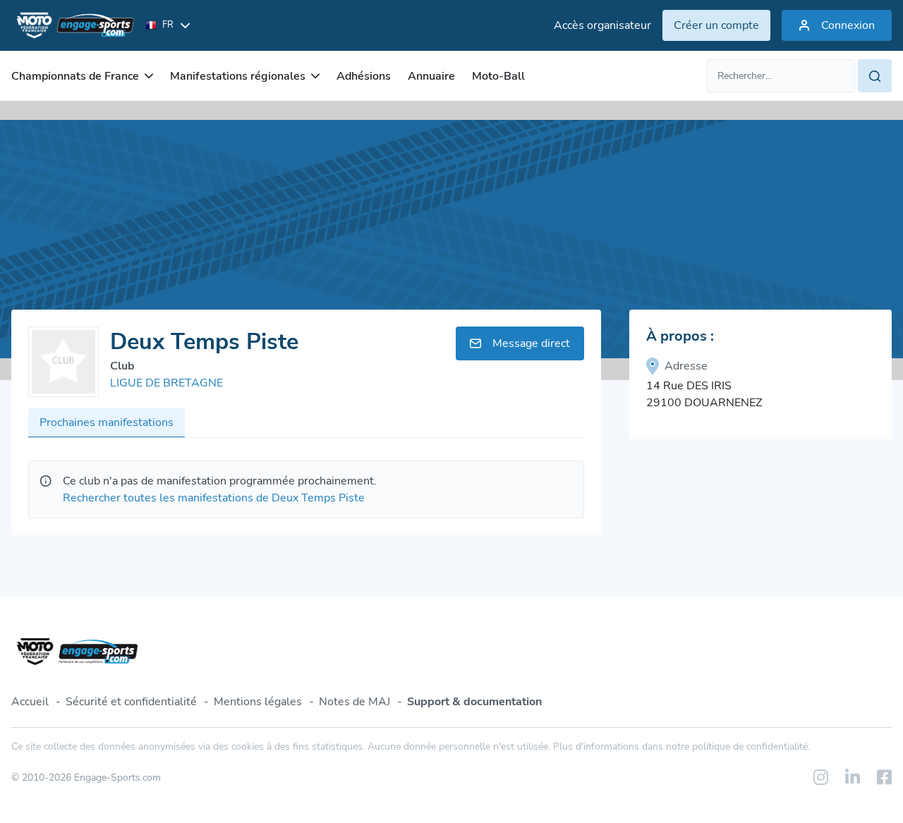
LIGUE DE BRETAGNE (166, 383)
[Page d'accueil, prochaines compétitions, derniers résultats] (72, 25)
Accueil (30, 701)
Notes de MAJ (354, 701)
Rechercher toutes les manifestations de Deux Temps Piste (214, 498)
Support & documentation (474, 701)
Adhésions (364, 76)
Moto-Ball (498, 76)
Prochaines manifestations (107, 422)
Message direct (531, 343)
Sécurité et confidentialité (131, 701)
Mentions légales (258, 701)
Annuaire (431, 76)
